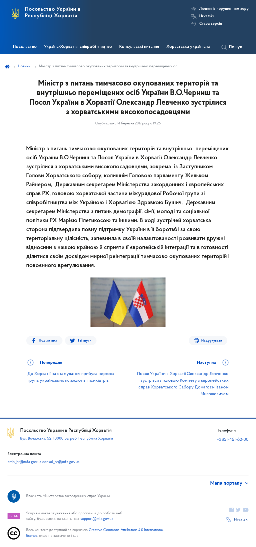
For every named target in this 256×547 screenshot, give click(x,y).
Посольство (25, 47)
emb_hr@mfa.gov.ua (24, 462)
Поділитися (48, 341)
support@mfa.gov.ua (96, 519)
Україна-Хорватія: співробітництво (78, 47)
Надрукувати (211, 341)
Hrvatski (206, 16)
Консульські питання (139, 47)
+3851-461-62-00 (232, 440)
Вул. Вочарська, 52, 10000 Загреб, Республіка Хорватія (66, 439)
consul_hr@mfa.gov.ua (61, 462)
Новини (24, 66)
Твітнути (85, 341)
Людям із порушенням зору (223, 9)
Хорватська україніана (188, 47)
